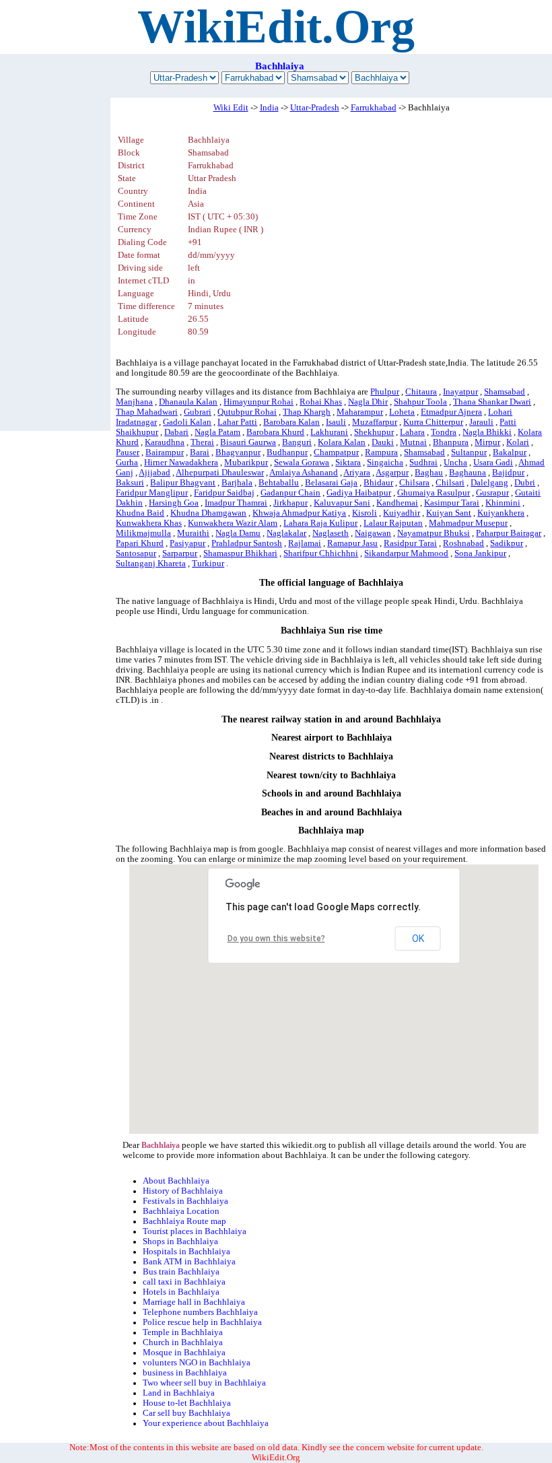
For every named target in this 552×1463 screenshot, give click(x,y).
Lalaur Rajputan (393, 523)
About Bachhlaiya (176, 1181)
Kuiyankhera (500, 513)
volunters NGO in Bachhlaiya (196, 1362)
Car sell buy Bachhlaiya (186, 1413)
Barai (199, 452)
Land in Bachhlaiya (179, 1393)
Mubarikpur (246, 462)
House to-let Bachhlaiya (187, 1403)
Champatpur (336, 452)
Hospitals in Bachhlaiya (186, 1251)
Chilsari (450, 482)
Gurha (127, 462)
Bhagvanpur (238, 452)
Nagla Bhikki (487, 432)
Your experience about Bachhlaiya (206, 1423)
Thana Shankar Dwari (492, 402)
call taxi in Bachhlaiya (184, 1282)
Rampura (381, 452)
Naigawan (373, 533)
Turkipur (208, 563)
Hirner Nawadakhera (181, 462)
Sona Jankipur (480, 553)
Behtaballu (278, 482)
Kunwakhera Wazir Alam (232, 523)
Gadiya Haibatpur (358, 493)
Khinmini (502, 503)
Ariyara (356, 472)
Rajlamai (304, 543)
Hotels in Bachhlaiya (181, 1292)
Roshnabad (463, 543)
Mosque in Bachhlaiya (184, 1352)
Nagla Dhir (368, 402)
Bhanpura (451, 442)
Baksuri (130, 482)
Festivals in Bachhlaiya (185, 1201)
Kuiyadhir (401, 513)
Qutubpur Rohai (247, 412)
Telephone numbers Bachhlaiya (200, 1312)
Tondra (443, 432)
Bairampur (164, 452)
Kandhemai (397, 503)
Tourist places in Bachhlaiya (194, 1231)
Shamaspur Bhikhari (240, 553)
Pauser (127, 452)
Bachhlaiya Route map (184, 1221)
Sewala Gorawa (301, 462)
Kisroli (364, 513)
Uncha (455, 462)
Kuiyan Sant (448, 513)
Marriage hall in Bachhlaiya (194, 1302)
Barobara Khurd (275, 432)
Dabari (176, 432)
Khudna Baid (140, 513)
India (269, 107)
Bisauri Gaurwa (248, 442)
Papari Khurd (140, 543)
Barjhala (236, 482)
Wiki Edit (230, 107)
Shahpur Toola (420, 402)
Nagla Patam (217, 432)
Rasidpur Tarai (410, 543)
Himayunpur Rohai (258, 402)
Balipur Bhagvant (182, 482)
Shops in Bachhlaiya (180, 1241)
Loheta (402, 412)
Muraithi (193, 533)
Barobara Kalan (291, 422)
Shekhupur (374, 432)
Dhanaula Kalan (188, 402)
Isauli (336, 422)
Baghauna (467, 472)
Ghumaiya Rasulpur (433, 493)
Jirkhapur (290, 503)
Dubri (524, 482)
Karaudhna (164, 442)
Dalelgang (489, 482)
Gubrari (197, 412)
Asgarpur (392, 472)
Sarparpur (179, 553)
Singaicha (385, 462)
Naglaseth (330, 533)
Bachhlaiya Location (181, 1211)
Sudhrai (423, 462)
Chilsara (414, 482)
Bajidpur (508, 472)
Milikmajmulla (143, 533)
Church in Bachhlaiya (183, 1342)
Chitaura (421, 392)
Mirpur (487, 442)
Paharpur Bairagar (508, 533)
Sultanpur (469, 452)
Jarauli (481, 422)
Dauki (383, 442)
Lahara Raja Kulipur (320, 523)
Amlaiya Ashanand (303, 472)
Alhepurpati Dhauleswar (220, 472)
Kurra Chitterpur (433, 422)
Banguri (297, 442)
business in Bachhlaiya (185, 1372)
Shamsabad (504, 392)
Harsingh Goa (174, 503)
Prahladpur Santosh (246, 543)
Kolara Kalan (342, 442)
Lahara (412, 432)
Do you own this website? (276, 938)
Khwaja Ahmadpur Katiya (299, 513)
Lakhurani (329, 432)
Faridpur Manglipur (152, 493)
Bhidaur (378, 482)
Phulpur (384, 392)
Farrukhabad (373, 107)
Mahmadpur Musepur (468, 523)
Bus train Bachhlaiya (181, 1272)
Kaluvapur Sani (342, 503)
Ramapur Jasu (352, 543)
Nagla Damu (238, 533)
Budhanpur (287, 452)
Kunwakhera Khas (149, 523)
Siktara (348, 462)
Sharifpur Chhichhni (320, 553)
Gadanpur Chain (290, 493)
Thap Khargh (307, 412)
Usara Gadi (493, 462)
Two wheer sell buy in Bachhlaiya (204, 1383)
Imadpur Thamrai (236, 503)
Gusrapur (492, 493)
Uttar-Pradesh (314, 107)
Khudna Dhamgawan (208, 513)
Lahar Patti (237, 422)
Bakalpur (509, 452)
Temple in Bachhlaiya (183, 1332)
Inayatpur (460, 392)
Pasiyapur (187, 543)
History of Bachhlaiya (183, 1191)
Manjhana (134, 402)
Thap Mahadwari (147, 412)
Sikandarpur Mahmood (406, 553)
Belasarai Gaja (331, 482)
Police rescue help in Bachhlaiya (202, 1322)
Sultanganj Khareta (151, 563)
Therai (202, 442)
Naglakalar (286, 533)
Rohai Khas (321, 402)
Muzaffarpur (374, 422)
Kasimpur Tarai (451, 503)
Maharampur (360, 412)
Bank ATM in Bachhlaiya (189, 1261)
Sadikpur (506, 543)
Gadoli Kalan (187, 422)
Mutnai (413, 442)
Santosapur (136, 553)
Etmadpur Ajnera (451, 412)
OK (418, 938)
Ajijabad (154, 472)
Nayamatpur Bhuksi (433, 533)
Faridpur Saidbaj (224, 493)
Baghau (429, 472)
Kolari (517, 442)
